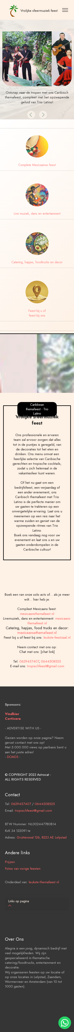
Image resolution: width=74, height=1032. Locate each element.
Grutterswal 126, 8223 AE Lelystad (42, 837)
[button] (31, 115)
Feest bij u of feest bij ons (37, 313)
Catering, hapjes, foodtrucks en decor (37, 262)
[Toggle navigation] (65, 10)
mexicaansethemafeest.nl (37, 632)
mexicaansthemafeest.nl (37, 613)
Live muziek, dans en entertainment (37, 213)
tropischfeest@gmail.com (45, 666)
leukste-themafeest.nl (44, 882)
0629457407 (29, 661)
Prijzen (10, 861)
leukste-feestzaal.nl (56, 637)
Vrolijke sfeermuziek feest (39, 10)
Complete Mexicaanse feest (37, 165)
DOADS (12, 756)
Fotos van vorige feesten (22, 868)
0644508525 (51, 661)
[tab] (37, 904)
